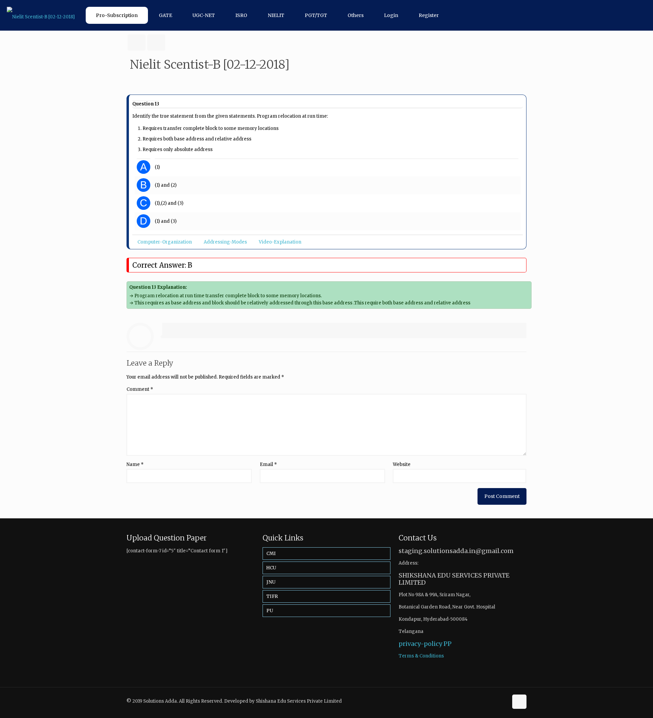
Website (402, 464)
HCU (271, 568)
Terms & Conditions (421, 656)
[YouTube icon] (502, 701)
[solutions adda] (41, 15)
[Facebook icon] (495, 701)
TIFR (272, 596)
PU (269, 611)
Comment (140, 389)
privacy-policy (420, 644)
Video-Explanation (280, 242)
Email (268, 464)
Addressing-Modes (225, 242)
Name (135, 464)
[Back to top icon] (519, 702)
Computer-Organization (164, 242)
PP (447, 644)
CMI (271, 553)
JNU (270, 582)
